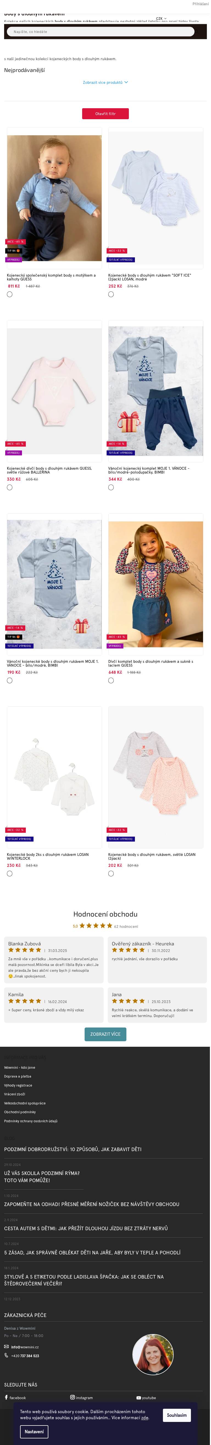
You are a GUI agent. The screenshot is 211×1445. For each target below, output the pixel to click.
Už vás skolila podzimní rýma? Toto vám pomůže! (42, 1176)
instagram (84, 1398)
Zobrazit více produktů (103, 82)
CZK (159, 18)
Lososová (112, 871)
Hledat (201, 31)
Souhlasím (177, 1415)
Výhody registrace (18, 1085)
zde (144, 1417)
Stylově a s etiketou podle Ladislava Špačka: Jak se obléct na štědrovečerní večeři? (84, 1280)
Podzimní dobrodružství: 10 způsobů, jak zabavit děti (72, 1149)
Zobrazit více (105, 1034)
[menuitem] (12, 48)
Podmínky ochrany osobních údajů (30, 1121)
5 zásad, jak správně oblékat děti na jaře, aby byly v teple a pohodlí (92, 1252)
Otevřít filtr (105, 114)
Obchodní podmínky (20, 1112)
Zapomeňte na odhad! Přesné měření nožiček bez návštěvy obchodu (91, 1204)
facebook (18, 1398)
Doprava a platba (17, 1076)
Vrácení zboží (14, 1094)
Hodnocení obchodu (105, 913)
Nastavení (34, 1431)
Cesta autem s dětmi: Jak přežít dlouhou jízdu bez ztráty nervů (86, 1228)
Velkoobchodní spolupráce (25, 1103)
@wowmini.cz (25, 1347)
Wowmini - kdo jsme (19, 1067)
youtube (149, 1398)
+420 (25, 1356)
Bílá (8, 678)
